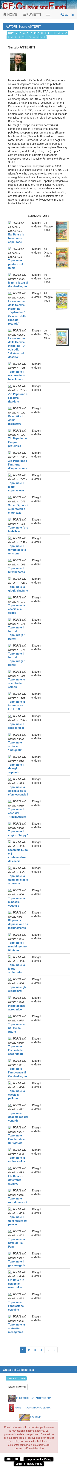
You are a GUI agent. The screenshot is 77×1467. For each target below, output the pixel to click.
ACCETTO (12, 1459)
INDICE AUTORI (15, 1378)
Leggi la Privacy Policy (29, 1463)
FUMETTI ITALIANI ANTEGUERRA (33, 1398)
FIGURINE (35, 1417)
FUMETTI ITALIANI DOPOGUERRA (32, 1407)
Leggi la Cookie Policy (38, 1459)
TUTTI (11, 33)
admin (69, 14)
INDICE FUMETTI (17, 1387)
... (48, 1350)
